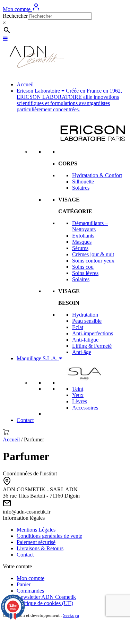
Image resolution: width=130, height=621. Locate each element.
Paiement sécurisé (36, 542)
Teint (77, 389)
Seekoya (71, 615)
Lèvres (79, 401)
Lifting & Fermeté (92, 346)
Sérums (80, 248)
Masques (82, 242)
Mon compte (17, 9)
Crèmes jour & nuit (93, 254)
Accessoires (85, 408)
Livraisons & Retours (40, 548)
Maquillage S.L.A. (38, 358)
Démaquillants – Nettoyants (90, 226)
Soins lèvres (85, 273)
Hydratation (85, 315)
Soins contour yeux (93, 261)
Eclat (77, 327)
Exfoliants (83, 236)
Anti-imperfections (92, 333)
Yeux (78, 395)
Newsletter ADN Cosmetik (46, 597)
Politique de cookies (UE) (45, 603)
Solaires (80, 188)
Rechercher (15, 16)
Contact (25, 420)
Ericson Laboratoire (69, 100)
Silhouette (83, 181)
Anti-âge (81, 352)
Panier (24, 584)
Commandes (30, 591)
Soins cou (83, 267)
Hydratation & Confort (97, 175)
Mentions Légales (36, 530)
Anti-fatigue (85, 340)
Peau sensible (87, 321)
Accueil (25, 84)
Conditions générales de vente (49, 536)
